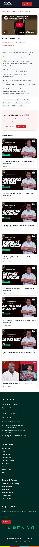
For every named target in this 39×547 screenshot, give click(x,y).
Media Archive (6, 11)
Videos (14, 11)
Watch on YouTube (8, 45)
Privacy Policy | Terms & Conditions (21, 542)
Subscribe (6, 521)
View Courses (9, 126)
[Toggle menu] (34, 3)
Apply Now (26, 4)
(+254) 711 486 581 (11, 432)
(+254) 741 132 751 (18, 430)
